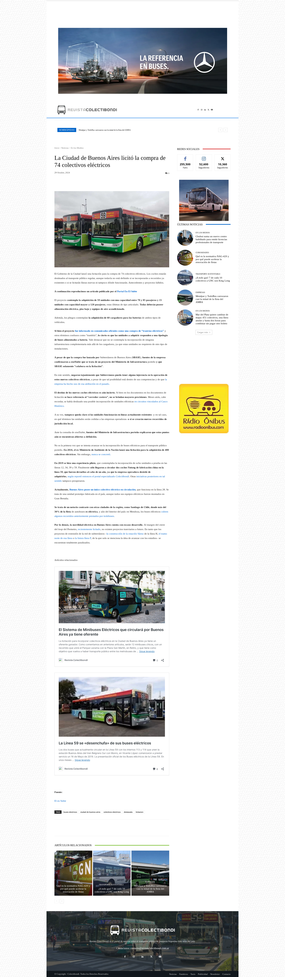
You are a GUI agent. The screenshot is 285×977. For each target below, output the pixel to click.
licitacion (139, 812)
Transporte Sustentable (111, 885)
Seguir (204, 157)
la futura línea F (83, 538)
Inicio (56, 148)
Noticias (65, 148)
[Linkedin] (205, 109)
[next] (225, 130)
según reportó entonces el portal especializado (98, 476)
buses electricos (70, 812)
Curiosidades (72, 882)
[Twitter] (208, 109)
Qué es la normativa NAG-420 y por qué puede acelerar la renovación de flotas (73, 888)
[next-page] (62, 901)
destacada (128, 812)
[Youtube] (212, 109)
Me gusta (185, 157)
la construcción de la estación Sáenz (125, 533)
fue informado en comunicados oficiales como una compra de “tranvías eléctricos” (119, 331)
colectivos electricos (112, 812)
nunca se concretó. (101, 454)
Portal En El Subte (127, 291)
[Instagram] (201, 109)
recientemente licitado (88, 529)
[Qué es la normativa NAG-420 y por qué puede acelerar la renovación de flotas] (73, 873)
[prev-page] (56, 901)
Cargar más (202, 332)
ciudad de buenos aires (90, 812)
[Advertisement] (142, 12)
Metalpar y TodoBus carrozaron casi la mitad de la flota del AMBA (150, 888)
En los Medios (77, 148)
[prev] (220, 130)
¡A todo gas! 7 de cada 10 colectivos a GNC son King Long (112, 890)
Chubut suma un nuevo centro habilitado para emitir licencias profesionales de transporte (211, 239)
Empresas (150, 882)
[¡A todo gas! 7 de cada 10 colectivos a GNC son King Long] (112, 873)
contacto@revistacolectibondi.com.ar (149, 948)
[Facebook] (198, 109)
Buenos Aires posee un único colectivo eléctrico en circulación (102, 489)
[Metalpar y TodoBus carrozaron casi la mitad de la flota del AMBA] (150, 873)
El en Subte (60, 801)
